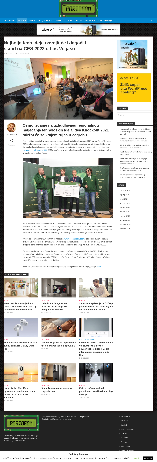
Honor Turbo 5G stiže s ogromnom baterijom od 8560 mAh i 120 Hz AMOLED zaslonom (19, 393)
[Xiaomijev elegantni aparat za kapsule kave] (58, 372)
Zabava (58, 20)
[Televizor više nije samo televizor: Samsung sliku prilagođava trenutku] (58, 287)
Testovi (78, 20)
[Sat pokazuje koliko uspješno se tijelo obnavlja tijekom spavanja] (58, 327)
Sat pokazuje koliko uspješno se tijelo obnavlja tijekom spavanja (58, 344)
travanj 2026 (125, 207)
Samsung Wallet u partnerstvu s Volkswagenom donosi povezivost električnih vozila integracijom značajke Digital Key (96, 348)
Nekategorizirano (87, 339)
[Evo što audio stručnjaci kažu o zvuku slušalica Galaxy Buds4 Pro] (21, 327)
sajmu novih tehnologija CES (35, 150)
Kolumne (68, 20)
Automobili (90, 20)
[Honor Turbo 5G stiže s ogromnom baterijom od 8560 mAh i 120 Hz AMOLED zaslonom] (21, 372)
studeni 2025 (125, 228)
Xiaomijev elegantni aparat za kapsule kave (56, 390)
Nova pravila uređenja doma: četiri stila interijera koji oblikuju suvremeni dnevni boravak (20, 306)
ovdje (99, 266)
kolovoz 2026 (125, 190)
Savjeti (32, 20)
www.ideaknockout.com (74, 239)
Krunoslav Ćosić (23, 53)
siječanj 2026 (125, 220)
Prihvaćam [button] (148, 458)
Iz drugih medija (105, 20)
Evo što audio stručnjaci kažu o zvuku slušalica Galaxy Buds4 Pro (20, 345)
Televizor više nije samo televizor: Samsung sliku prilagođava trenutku (54, 306)
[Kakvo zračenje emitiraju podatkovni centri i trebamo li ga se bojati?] (96, 372)
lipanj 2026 (124, 199)
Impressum (84, 416)
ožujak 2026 (124, 211)
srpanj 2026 (124, 194)
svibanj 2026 (125, 203)
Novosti (22, 20)
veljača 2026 (125, 216)
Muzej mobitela (45, 20)
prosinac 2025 (125, 224)
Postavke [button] (136, 458)
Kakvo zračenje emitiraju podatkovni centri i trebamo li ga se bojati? (96, 391)
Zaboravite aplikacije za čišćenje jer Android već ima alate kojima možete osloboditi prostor (96, 306)
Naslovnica (10, 20)
